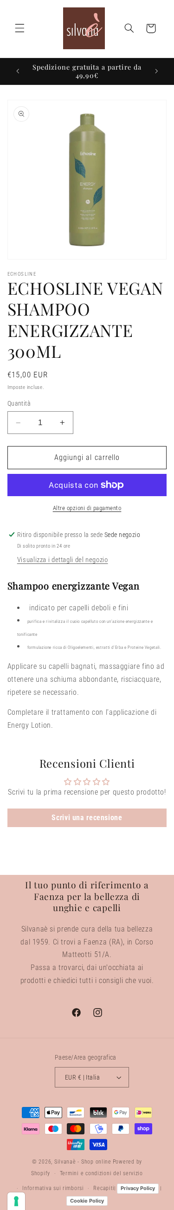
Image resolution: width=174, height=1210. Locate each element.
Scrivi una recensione (87, 817)
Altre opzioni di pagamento (87, 508)
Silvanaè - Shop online (82, 1161)
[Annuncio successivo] (156, 71)
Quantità (19, 403)
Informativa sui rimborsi (53, 1188)
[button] (19, 28)
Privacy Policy (138, 1188)
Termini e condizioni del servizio (101, 1173)
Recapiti (103, 1188)
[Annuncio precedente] (17, 71)
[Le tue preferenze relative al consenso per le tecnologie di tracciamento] (16, 1201)
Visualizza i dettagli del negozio (62, 560)
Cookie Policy (87, 1200)
